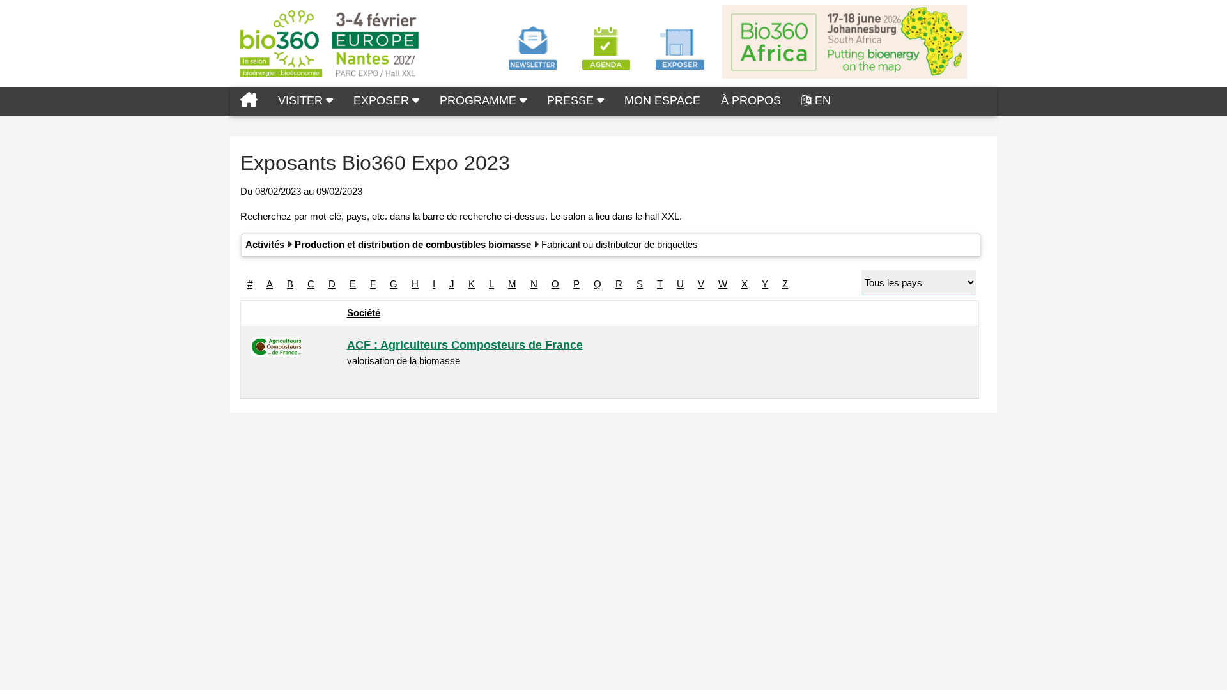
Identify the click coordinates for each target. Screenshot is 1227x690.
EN (823, 100)
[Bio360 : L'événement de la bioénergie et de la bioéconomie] (249, 101)
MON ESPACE (662, 100)
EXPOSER (382, 100)
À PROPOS (751, 100)
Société (363, 312)
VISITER (302, 100)
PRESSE (572, 100)
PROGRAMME (480, 100)
